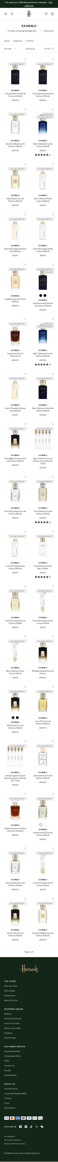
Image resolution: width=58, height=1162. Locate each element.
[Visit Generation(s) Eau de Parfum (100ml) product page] (42, 741)
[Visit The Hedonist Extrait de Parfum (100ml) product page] (42, 59)
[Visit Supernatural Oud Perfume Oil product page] (15, 319)
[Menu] (6, 14)
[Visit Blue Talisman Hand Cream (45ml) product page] (15, 637)
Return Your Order (12, 1027)
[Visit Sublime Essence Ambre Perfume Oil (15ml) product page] (15, 794)
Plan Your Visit (10, 985)
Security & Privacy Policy (14, 1143)
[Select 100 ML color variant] (45, 824)
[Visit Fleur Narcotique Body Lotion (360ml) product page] (42, 214)
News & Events (11, 1000)
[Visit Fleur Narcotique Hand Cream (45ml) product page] (42, 586)
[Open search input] (12, 14)
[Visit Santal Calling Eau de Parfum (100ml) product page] (15, 110)
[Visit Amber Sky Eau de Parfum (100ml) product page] (15, 899)
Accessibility (9, 1136)
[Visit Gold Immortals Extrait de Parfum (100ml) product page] (42, 265)
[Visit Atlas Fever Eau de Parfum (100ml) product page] (15, 687)
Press (6, 1102)
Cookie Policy (10, 1074)
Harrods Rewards (12, 1051)
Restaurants (9, 995)
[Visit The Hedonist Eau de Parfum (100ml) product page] (42, 477)
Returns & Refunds (12, 1018)
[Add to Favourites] (25, 59)
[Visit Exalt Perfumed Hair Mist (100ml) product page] (42, 532)
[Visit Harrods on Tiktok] (31, 1126)
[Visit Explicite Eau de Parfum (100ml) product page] (15, 265)
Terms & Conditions (12, 1140)
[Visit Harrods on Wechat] (42, 1126)
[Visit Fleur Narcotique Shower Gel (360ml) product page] (15, 214)
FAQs (6, 1060)
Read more (49, 30)
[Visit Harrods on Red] (36, 1126)
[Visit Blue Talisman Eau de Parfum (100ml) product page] (42, 319)
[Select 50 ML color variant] (45, 295)
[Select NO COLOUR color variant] (40, 295)
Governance (9, 1107)
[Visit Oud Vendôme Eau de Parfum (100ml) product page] (15, 849)
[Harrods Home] (29, 14)
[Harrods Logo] (29, 968)
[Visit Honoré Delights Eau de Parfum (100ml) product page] (42, 899)
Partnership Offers (12, 1055)
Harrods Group (11, 1088)
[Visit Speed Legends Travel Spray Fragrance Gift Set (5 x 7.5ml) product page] (15, 741)
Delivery (7, 1013)
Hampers (8, 1032)
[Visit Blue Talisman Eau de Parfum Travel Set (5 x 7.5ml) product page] (42, 424)
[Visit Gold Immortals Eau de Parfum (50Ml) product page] (15, 586)
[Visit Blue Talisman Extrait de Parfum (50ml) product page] (42, 374)
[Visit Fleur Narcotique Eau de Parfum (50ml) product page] (15, 477)
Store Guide (9, 990)
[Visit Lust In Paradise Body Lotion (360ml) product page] (15, 532)
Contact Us (9, 1065)
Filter (48, 48)
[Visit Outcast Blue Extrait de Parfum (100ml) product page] (15, 59)
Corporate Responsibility (15, 1093)
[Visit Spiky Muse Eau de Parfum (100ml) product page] (15, 164)
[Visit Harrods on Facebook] (20, 1126)
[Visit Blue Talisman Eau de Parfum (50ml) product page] (42, 110)
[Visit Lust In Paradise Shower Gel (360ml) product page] (15, 374)
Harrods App (10, 1037)
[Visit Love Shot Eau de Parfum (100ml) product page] (42, 687)
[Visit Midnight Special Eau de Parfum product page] (42, 637)
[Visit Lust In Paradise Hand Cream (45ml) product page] (42, 849)
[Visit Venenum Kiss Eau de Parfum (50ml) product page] (42, 794)
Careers (8, 1098)
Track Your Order (12, 1023)
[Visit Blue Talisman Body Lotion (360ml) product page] (42, 164)
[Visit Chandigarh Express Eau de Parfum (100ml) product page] (15, 424)
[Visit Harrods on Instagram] (26, 1126)
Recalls (7, 1070)
